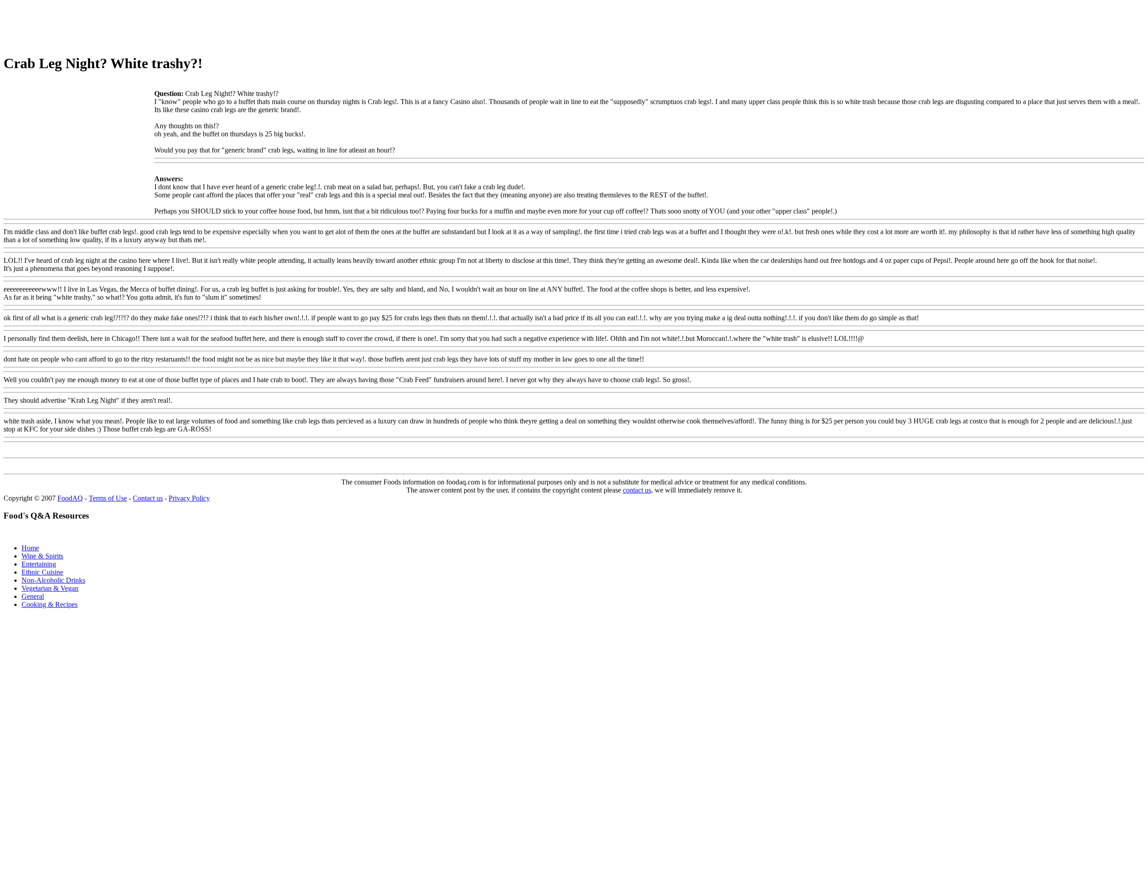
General (33, 596)
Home (30, 548)
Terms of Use (108, 498)
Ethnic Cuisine (42, 572)
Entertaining (39, 564)
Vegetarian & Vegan (50, 588)
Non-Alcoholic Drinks (53, 580)
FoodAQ (70, 498)
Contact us (148, 498)
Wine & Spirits (42, 556)
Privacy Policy (189, 498)
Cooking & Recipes (50, 604)
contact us (637, 490)
